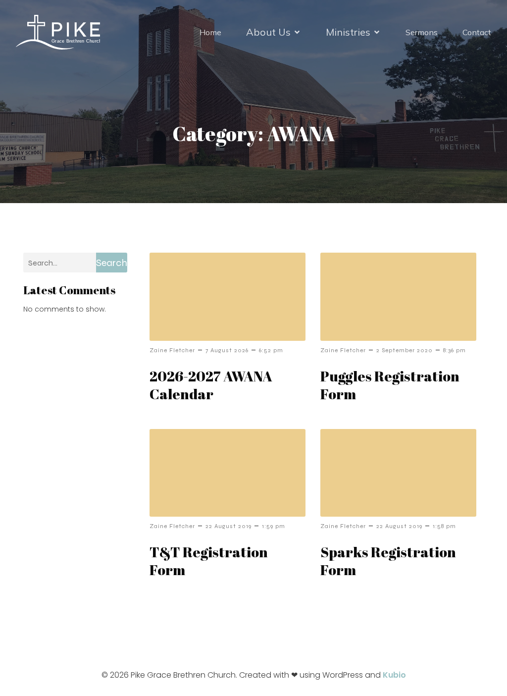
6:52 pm (271, 350)
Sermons (422, 32)
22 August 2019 (228, 526)
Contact (476, 32)
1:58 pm (444, 526)
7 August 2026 (227, 350)
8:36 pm (454, 350)
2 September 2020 (404, 350)
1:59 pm (273, 526)
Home (210, 32)
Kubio (394, 675)
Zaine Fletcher (172, 350)
